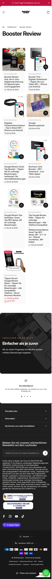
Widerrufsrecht (12, 564)
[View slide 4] (30, 396)
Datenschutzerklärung (25, 564)
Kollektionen (12, 27)
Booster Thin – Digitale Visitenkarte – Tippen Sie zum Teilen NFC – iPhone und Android (38, 82)
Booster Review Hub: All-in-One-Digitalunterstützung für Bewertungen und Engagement (13, 82)
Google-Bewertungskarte (36, 124)
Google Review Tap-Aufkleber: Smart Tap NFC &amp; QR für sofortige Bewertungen (13, 220)
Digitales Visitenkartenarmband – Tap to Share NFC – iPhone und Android (14, 126)
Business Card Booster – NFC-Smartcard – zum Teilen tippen (36, 170)
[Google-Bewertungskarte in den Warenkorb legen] (45, 113)
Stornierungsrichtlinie (36, 567)
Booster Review (10, 74)
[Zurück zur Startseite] (3, 27)
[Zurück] (3, 3)
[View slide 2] (24, 396)
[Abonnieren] (43, 453)
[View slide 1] (21, 396)
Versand (39, 564)
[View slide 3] (27, 396)
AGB (34, 564)
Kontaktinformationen (14, 567)
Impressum (25, 567)
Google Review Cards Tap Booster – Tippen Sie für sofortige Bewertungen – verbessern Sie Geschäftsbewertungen (15, 172)
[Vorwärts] (48, 3)
